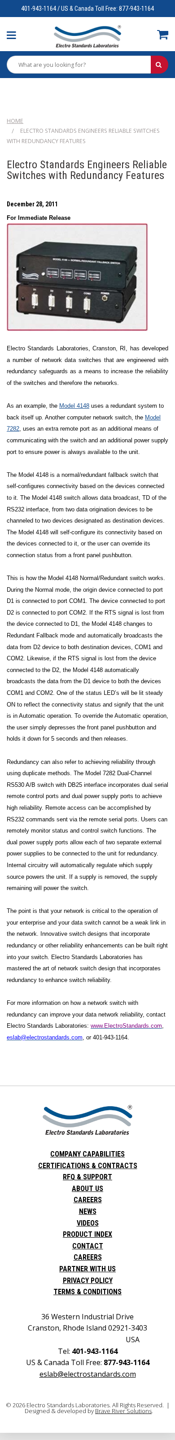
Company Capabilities (87, 1154)
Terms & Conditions (87, 1291)
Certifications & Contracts (87, 1165)
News (87, 1211)
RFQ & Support (87, 1177)
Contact (87, 1246)
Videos (88, 1223)
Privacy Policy (88, 1280)
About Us (87, 1188)
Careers (88, 1200)
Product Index (87, 1234)
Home (15, 121)
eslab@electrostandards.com (87, 1374)
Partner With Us (87, 1269)
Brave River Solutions (123, 1411)
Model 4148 (74, 405)
